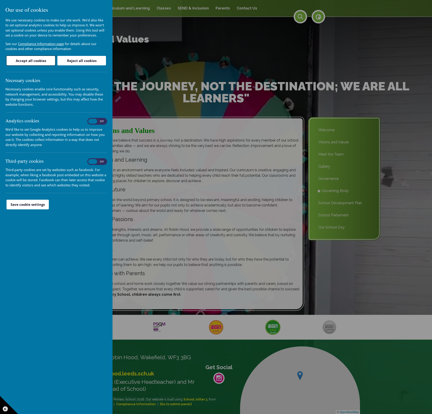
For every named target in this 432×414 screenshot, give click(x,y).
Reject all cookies (82, 60)
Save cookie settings (28, 204)
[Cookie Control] (9, 405)
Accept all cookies (31, 60)
